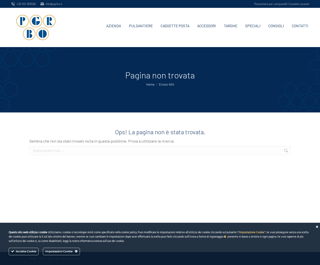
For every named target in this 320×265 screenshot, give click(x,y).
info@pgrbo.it (53, 4)
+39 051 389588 (26, 4)
